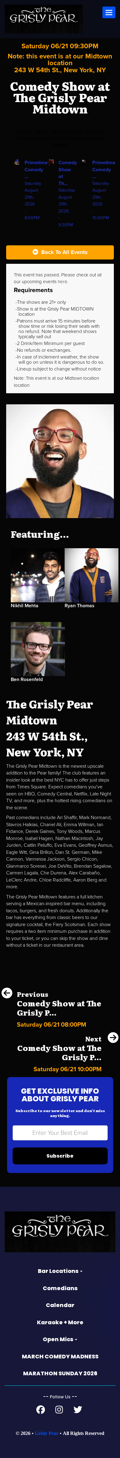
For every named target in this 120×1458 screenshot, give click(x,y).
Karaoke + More (60, 1322)
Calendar (60, 1305)
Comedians (60, 1288)
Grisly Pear (46, 1433)
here (62, 281)
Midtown (74, 378)
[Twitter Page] (78, 1411)
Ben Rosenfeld (27, 679)
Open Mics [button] (58, 1339)
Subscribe (60, 1155)
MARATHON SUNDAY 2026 (60, 1373)
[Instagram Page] (59, 1411)
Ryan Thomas (79, 606)
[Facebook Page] (40, 1411)
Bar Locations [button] (58, 1271)
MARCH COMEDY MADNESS (60, 1356)
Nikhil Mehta (24, 606)
